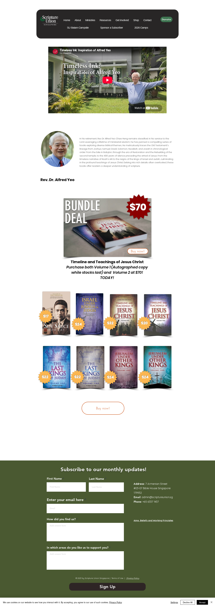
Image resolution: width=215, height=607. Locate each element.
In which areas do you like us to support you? (77, 547)
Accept (202, 602)
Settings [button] (174, 602)
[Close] (211, 602)
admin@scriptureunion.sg (157, 497)
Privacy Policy (132, 578)
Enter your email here (65, 500)
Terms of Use (117, 578)
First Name (54, 478)
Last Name (96, 478)
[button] (105, 20)
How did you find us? (61, 519)
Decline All (187, 602)
